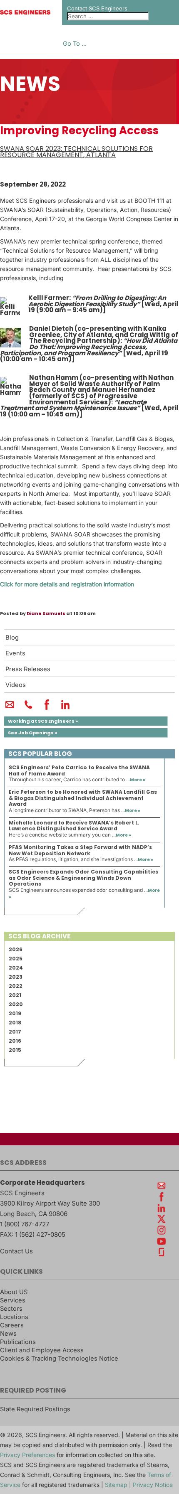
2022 (15, 985)
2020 (16, 1004)
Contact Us (16, 1251)
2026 (15, 949)
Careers (12, 1325)
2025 (15, 958)
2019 (15, 1013)
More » (137, 780)
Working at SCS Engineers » (43, 721)
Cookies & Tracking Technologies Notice (59, 1358)
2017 (15, 1031)
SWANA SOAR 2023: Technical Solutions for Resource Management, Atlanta (76, 152)
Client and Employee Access (42, 1350)
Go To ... (75, 44)
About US (13, 1292)
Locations (14, 1317)
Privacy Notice (153, 1484)
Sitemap (116, 1484)
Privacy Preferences (27, 1454)
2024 (16, 967)
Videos (15, 685)
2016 (15, 1040)
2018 (15, 1022)
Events (15, 653)
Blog (12, 637)
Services (12, 1300)
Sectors (11, 1308)
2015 (15, 1049)
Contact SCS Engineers (97, 8)
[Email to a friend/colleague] (9, 708)
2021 (15, 995)
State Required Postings (35, 1409)
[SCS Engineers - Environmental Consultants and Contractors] (25, 12)
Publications (18, 1342)
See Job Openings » (32, 732)
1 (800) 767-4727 (24, 1224)
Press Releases (27, 669)
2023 (15, 976)
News (8, 1333)
